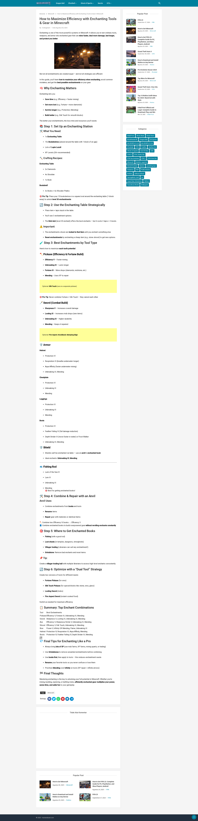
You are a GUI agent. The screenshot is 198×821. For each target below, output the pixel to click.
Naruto (100, 3)
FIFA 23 (95, 794)
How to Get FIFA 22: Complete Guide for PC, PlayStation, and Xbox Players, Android (103, 784)
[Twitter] (54, 699)
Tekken (146, 181)
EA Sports (153, 139)
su (142, 177)
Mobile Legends (141, 162)
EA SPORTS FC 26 (147, 143)
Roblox (129, 173)
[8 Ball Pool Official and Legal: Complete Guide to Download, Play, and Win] (131, 109)
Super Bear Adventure (134, 181)
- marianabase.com (47, 817)
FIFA (137, 147)
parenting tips (151, 166)
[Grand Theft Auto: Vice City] (131, 89)
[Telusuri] (159, 4)
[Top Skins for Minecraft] (131, 80)
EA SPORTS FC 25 (133, 143)
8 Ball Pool (130, 136)
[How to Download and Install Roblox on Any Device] (45, 797)
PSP (137, 170)
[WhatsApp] (58, 699)
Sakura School (139, 173)
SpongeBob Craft (133, 177)
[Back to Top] (194, 817)
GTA (108, 3)
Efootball (71, 3)
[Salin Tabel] (41, 638)
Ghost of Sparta (86, 3)
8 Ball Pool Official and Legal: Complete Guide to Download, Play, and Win (147, 110)
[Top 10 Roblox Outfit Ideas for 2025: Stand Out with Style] (131, 97)
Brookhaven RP (132, 139)
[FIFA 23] (85, 797)
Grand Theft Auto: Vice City (148, 87)
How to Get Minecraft (60, 782)
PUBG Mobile (145, 170)
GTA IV (129, 154)
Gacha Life (152, 147)
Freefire (143, 147)
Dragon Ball (60, 3)
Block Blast (140, 136)
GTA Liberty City (139, 154)
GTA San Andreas (133, 158)
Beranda (42, 14)
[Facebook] (49, 699)
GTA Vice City (152, 158)
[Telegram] (72, 699)
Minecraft (51, 14)
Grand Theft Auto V (145, 51)
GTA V (143, 158)
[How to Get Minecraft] (45, 784)
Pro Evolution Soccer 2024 (147, 70)
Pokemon (130, 170)
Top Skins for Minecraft (146, 78)
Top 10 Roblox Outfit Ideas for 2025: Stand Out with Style (147, 98)
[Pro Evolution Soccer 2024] (131, 72)
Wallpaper (144, 185)
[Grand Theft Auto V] (131, 53)
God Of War (144, 151)
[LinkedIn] (67, 699)
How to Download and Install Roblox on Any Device (63, 796)
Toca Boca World (133, 185)
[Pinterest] (63, 699)
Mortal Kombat (132, 166)
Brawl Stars (150, 136)
